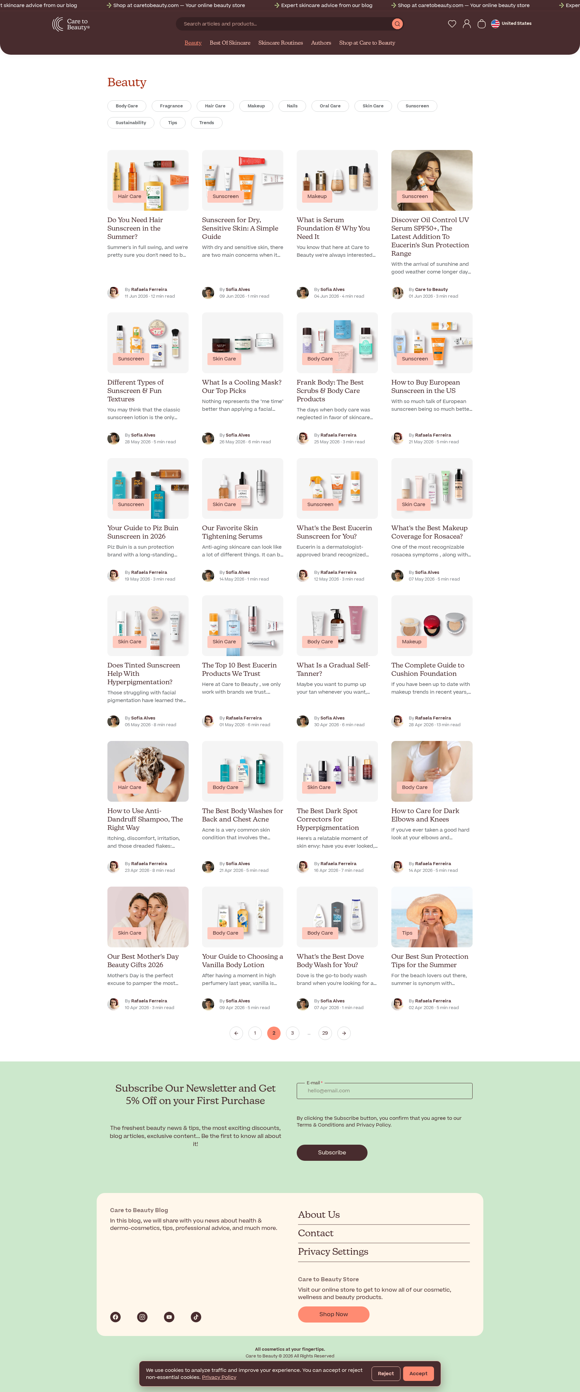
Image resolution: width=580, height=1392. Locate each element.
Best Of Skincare (230, 43)
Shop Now (334, 1314)
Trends (206, 123)
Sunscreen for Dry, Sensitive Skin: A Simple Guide (240, 229)
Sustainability (131, 123)
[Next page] (344, 1033)
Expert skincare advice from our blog (298, 5)
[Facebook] (115, 1317)
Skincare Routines (280, 43)
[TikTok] (196, 1317)
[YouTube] (169, 1317)
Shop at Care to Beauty (367, 43)
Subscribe (332, 1153)
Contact (316, 1233)
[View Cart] (481, 23)
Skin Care (373, 106)
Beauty (193, 43)
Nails (292, 106)
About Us (319, 1215)
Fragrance (171, 106)
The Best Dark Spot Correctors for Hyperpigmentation (328, 820)
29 (325, 1033)
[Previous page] (236, 1033)
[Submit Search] (397, 23)
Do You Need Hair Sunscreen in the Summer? (135, 229)
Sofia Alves (238, 290)
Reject (386, 1373)
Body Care (127, 106)
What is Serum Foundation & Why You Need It (333, 229)
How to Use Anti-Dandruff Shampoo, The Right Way (145, 820)
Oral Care (330, 106)
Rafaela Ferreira (149, 290)
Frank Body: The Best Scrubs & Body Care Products (330, 391)
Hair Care (215, 106)
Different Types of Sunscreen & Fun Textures (135, 391)
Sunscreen (417, 106)
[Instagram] (142, 1317)
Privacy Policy (219, 1377)
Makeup (256, 106)
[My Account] (467, 23)
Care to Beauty (431, 290)
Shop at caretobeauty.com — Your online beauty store (150, 5)
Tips (172, 123)
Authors (321, 43)
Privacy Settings (333, 1252)
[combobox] (284, 24)
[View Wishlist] (452, 23)
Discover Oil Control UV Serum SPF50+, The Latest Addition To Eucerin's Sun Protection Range (430, 237)
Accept (418, 1373)
